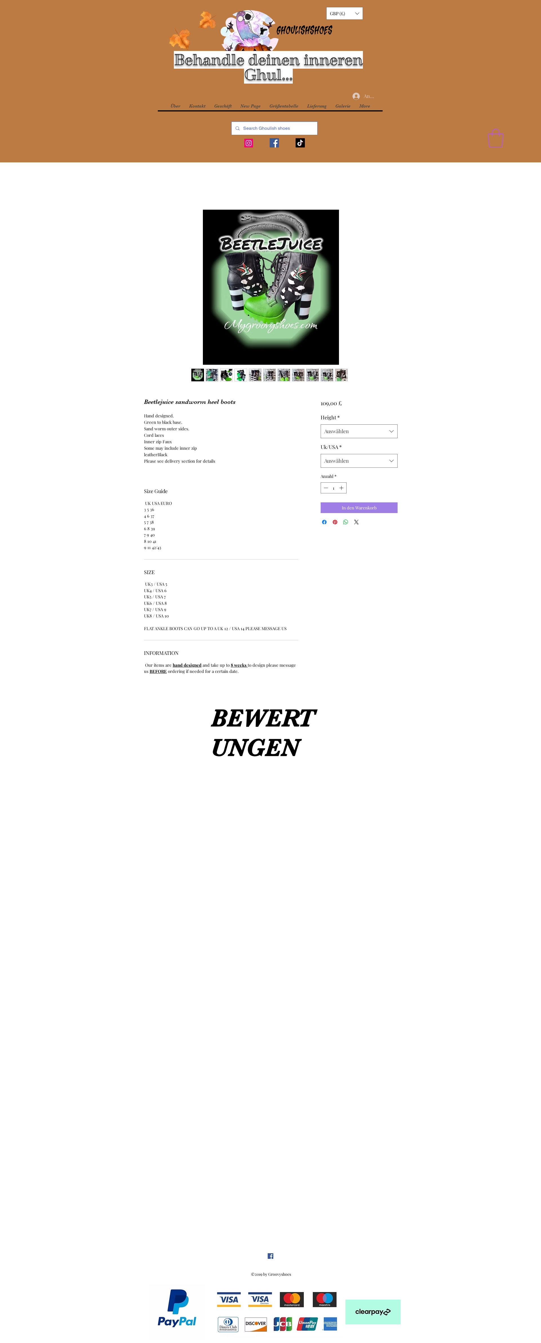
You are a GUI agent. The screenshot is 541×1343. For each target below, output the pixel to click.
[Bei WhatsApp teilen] (345, 522)
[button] (344, 13)
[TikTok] (300, 142)
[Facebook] (274, 142)
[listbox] (344, 13)
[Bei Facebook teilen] (324, 522)
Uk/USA (331, 447)
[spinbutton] (333, 488)
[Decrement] (325, 488)
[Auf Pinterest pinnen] (335, 522)
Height (330, 417)
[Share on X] (356, 522)
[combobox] (359, 431)
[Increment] (342, 488)
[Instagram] (248, 143)
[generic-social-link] (270, 1256)
